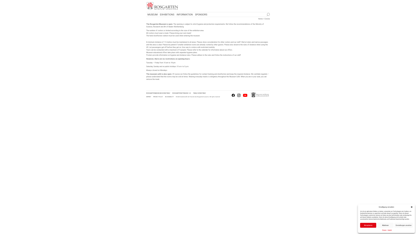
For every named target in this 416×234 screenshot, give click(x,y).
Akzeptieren (368, 225)
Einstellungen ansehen (404, 225)
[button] (412, 207)
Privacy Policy (158, 97)
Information (185, 14)
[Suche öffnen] (268, 14)
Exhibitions (167, 14)
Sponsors (201, 14)
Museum (152, 14)
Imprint (390, 230)
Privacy (384, 230)
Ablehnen (385, 225)
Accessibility (169, 97)
